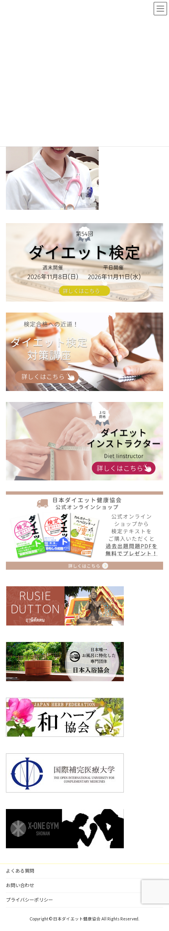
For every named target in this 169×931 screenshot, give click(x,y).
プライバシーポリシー (29, 900)
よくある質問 (20, 871)
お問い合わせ (20, 885)
